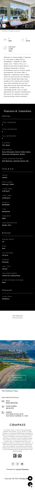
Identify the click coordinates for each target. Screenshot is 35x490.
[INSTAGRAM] (17, 464)
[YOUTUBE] (22, 464)
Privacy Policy (25, 479)
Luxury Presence (22, 469)
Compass (19, 431)
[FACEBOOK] (13, 464)
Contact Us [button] (17, 377)
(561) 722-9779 (10, 408)
